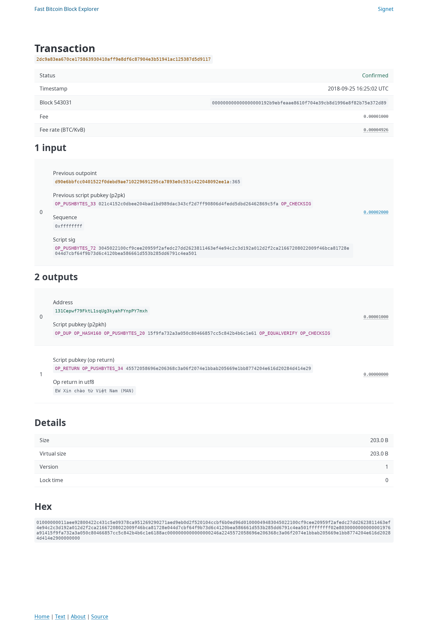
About (78, 616)
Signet (386, 8)
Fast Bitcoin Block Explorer (66, 8)
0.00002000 (376, 212)
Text (60, 616)
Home (42, 616)
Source (99, 616)
